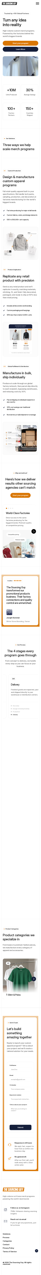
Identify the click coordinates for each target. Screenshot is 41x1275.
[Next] (33, 531)
